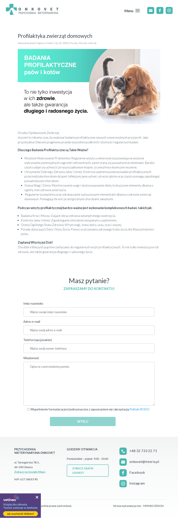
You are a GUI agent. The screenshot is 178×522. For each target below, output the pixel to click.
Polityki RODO (139, 409)
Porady (74, 42)
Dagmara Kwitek (44, 42)
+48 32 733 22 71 (143, 451)
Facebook (137, 472)
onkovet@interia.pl (144, 461)
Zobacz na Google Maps (29, 471)
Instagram (137, 483)
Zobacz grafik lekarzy (82, 470)
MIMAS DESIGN (153, 505)
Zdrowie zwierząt (87, 42)
